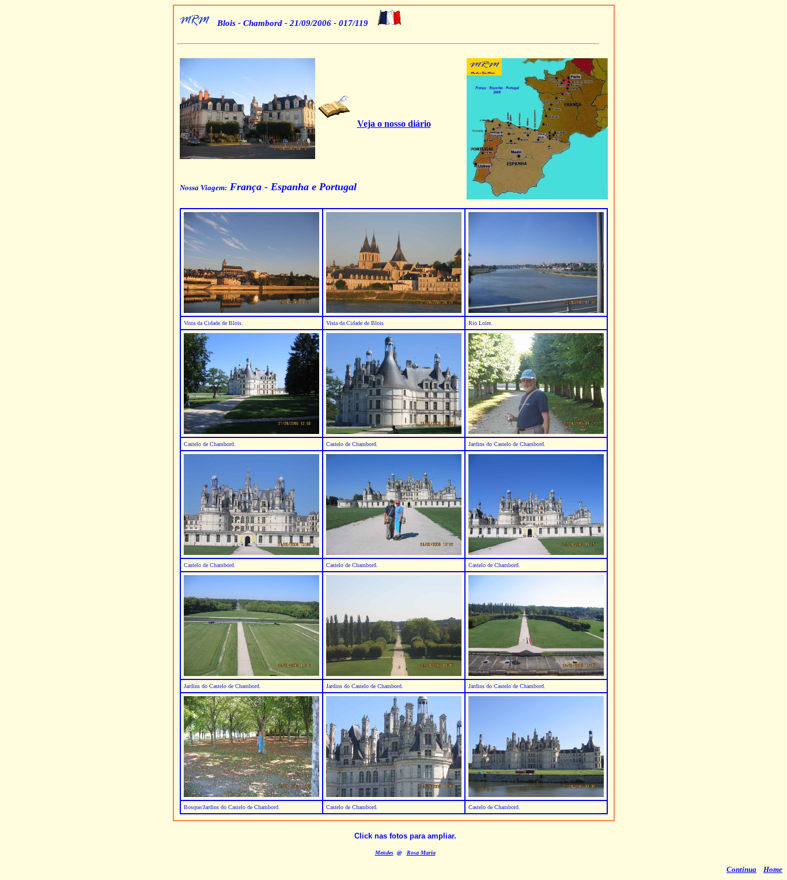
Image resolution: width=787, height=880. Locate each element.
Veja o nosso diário (394, 124)
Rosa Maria (421, 852)
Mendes (384, 852)
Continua (741, 869)
